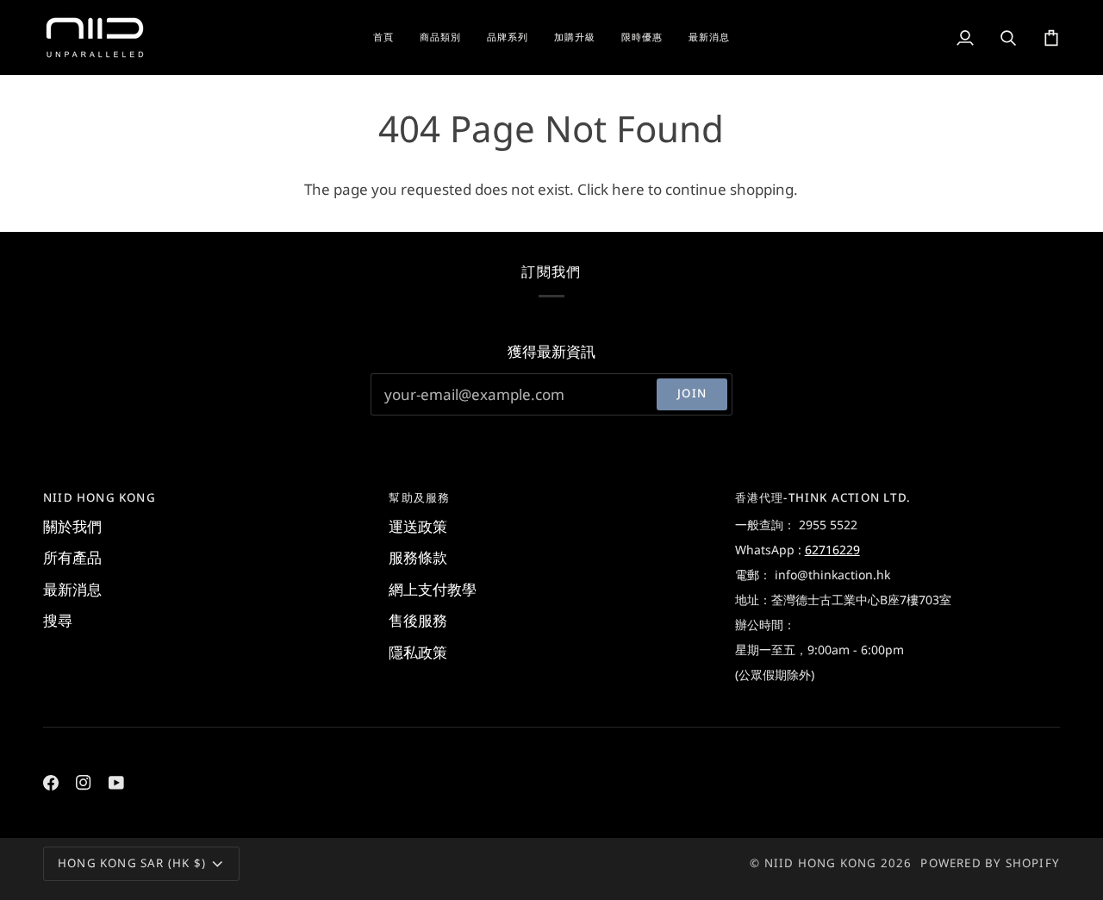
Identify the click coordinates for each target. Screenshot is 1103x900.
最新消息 (72, 589)
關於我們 (72, 526)
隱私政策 (418, 652)
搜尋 (57, 620)
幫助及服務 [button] (419, 497)
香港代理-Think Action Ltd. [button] (823, 497)
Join (692, 393)
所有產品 (72, 557)
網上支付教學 (433, 589)
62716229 (832, 549)
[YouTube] (116, 783)
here (628, 189)
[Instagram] (83, 783)
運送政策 (418, 526)
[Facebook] (51, 783)
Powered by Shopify (990, 863)
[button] (440, 37)
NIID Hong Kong (820, 863)
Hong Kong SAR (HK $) (132, 863)
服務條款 (418, 557)
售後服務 (418, 620)
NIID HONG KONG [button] (99, 497)
